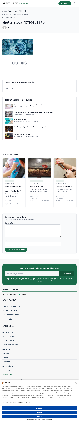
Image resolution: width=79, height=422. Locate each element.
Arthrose (6, 362)
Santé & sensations (37, 181)
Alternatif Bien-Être (10, 345)
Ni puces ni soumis (20, 119)
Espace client (7, 319)
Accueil (4, 11)
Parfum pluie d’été (36, 186)
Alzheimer (6, 349)
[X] (17, 63)
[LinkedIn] (22, 63)
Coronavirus (9, 181)
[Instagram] (12, 89)
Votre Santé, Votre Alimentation (15, 306)
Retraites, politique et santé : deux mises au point (30, 127)
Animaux (6, 353)
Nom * (7, 240)
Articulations (7, 366)
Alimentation (7, 332)
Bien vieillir (6, 370)
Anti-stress (59, 181)
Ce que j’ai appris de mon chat (24, 134)
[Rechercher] (55, 3)
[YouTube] (17, 89)
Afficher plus (7, 374)
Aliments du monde (10, 336)
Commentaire (10, 223)
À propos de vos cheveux (64, 186)
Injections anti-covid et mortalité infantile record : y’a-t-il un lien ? (13, 188)
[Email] (26, 63)
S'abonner (66, 3)
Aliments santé (8, 340)
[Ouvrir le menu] (74, 3)
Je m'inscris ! (67, 274)
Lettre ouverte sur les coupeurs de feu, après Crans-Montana (33, 105)
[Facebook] (13, 63)
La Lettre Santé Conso (11, 310)
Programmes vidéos (10, 315)
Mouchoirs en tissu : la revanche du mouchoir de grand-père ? (34, 112)
